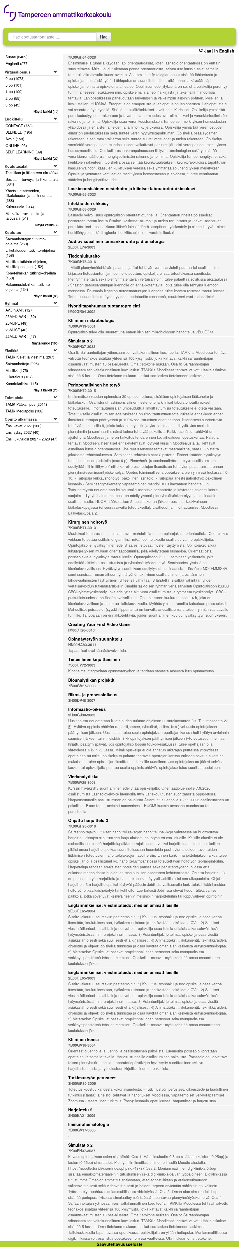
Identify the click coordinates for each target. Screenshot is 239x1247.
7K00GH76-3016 (82, 261)
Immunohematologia (88, 1124)
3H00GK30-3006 (82, 1083)
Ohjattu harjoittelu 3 (88, 820)
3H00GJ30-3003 (81, 715)
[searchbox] (52, 36)
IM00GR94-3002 (81, 311)
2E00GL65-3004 (81, 911)
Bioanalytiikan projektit (91, 680)
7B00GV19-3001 (82, 326)
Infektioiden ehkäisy (88, 203)
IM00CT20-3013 (81, 630)
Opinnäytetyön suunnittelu (95, 639)
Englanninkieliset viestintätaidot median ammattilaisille (123, 905)
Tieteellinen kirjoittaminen (94, 659)
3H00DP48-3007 (81, 700)
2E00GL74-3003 (81, 247)
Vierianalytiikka (83, 776)
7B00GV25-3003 (82, 782)
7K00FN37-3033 (81, 346)
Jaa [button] (207, 51)
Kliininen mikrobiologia (91, 320)
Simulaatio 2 (80, 341)
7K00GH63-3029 (82, 209)
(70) (46, 390)
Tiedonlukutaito (84, 256)
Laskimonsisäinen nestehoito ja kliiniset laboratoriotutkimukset (132, 188)
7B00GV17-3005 (82, 1130)
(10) (46, 111)
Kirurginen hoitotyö (87, 522)
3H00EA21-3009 (81, 1115)
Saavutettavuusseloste (120, 1244)
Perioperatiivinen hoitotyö (94, 385)
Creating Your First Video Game (99, 624)
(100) (45, 343)
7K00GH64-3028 (82, 57)
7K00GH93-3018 (82, 826)
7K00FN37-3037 (81, 1150)
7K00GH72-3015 (82, 390)
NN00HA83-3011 (82, 644)
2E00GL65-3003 (81, 978)
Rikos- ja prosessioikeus (92, 694)
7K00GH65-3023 (82, 194)
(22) (46, 158)
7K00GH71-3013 (82, 527)
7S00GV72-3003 (81, 665)
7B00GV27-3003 (82, 685)
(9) (46, 225)
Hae (104, 37)
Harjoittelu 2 (80, 1110)
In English (224, 51)
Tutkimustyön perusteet (92, 1077)
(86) (46, 295)
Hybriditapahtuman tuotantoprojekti (104, 306)
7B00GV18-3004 (82, 1045)
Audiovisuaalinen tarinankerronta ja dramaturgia (116, 241)
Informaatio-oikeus (87, 709)
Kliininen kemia (83, 1039)
